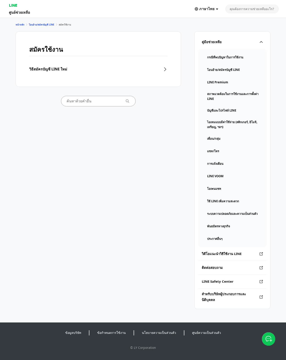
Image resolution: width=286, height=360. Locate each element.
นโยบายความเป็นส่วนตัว (159, 333)
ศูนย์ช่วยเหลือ (19, 12)
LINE (13, 5)
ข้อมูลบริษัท (73, 333)
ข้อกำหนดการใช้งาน (111, 333)
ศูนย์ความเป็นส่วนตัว (206, 333)
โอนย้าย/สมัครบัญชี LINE (41, 24)
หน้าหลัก (20, 24)
